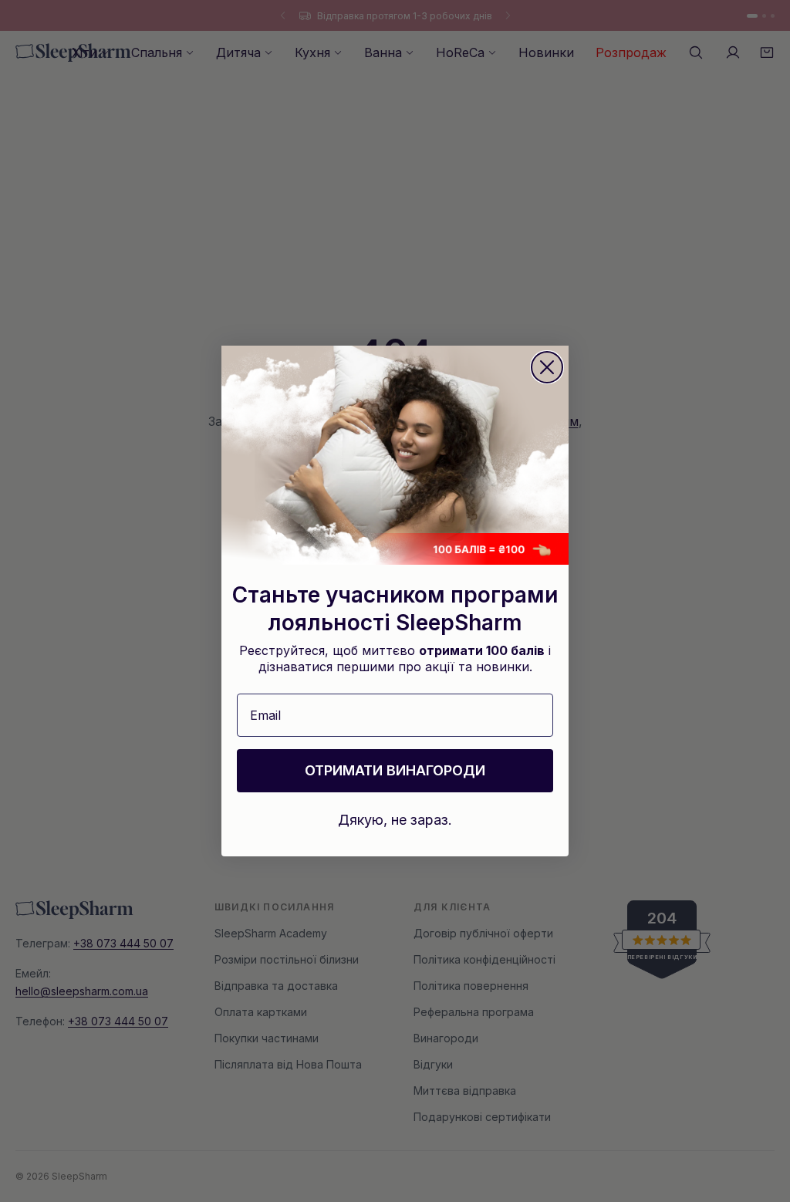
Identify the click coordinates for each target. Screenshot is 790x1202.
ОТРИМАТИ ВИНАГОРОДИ (395, 770)
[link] (395, 455)
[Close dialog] (547, 367)
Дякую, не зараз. (395, 820)
